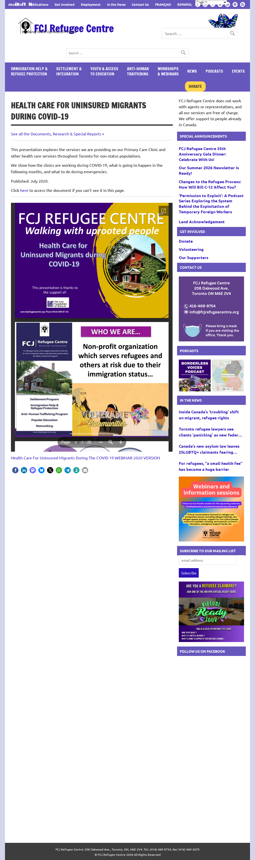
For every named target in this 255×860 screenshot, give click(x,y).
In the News (116, 4)
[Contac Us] (211, 339)
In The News (191, 400)
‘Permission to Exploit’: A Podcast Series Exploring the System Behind (211, 203)
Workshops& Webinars (168, 71)
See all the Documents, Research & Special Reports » (57, 133)
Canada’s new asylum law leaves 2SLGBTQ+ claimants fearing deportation (209, 449)
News (192, 71)
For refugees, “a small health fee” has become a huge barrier (210, 466)
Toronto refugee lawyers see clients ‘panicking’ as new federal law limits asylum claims (210, 432)
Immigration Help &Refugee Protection (29, 71)
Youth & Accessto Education (104, 71)
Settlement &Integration (69, 71)
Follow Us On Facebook (202, 651)
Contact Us (140, 4)
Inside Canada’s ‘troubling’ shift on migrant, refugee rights (209, 414)
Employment (91, 4)
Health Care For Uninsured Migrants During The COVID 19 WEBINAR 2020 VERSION (85, 457)
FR (25, 4)
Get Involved (64, 4)
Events (238, 71)
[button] (15, 470)
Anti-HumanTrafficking (138, 71)
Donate (195, 86)
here (24, 190)
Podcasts (214, 71)
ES (30, 4)
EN (18, 4)
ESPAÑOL (184, 4)
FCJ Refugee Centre (74, 28)
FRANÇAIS (163, 4)
